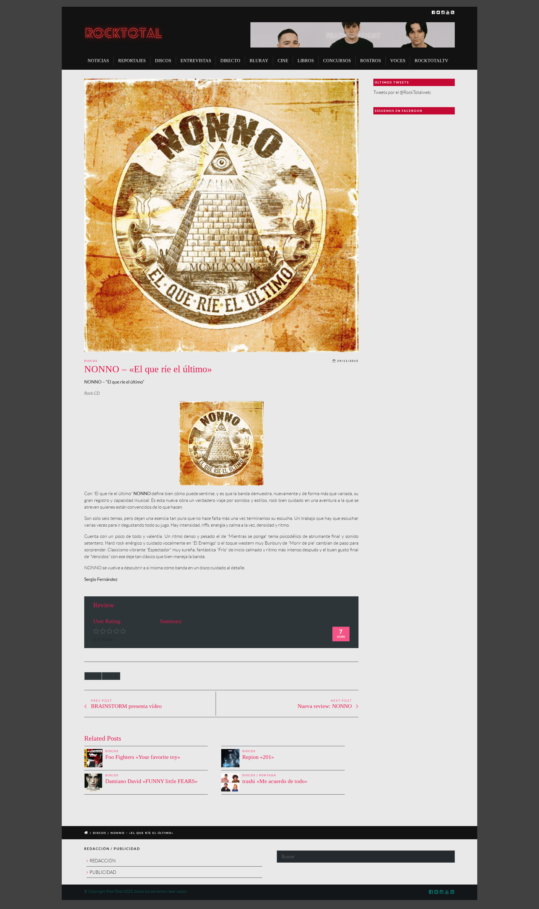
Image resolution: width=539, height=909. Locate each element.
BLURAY (259, 60)
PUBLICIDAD (103, 872)
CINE (283, 60)
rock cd (111, 676)
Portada (267, 775)
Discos (90, 360)
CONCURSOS (337, 60)
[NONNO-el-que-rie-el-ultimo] (221, 215)
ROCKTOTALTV (431, 60)
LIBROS (306, 60)
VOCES (397, 60)
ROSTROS (370, 60)
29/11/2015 (347, 360)
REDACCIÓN (103, 860)
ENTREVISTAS (196, 60)
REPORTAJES (132, 60)
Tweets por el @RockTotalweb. (402, 92)
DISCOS (163, 60)
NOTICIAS (98, 60)
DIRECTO (230, 60)
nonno (93, 676)
